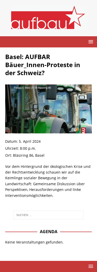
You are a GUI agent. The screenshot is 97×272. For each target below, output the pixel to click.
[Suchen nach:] (49, 215)
